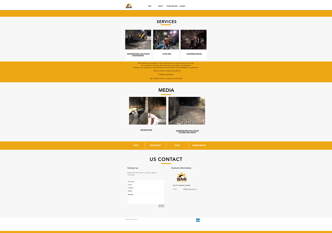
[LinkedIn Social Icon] (198, 220)
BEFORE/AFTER (146, 130)
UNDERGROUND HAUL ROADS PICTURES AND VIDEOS (187, 131)
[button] (160, 6)
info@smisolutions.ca (190, 189)
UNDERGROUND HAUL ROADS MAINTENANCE (138, 55)
